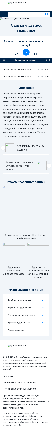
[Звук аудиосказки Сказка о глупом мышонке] (35, 54)
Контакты (8, 376)
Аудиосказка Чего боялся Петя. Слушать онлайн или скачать (26, 237)
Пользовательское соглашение (19, 382)
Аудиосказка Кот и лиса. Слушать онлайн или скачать (19, 166)
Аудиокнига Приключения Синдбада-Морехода (13, 270)
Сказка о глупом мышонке (17, 70)
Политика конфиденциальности (19, 388)
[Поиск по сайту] (47, 14)
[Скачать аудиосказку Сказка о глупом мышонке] (16, 54)
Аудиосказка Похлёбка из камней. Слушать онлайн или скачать (38, 272)
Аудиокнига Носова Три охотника (30, 148)
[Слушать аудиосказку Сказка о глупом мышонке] (26, 52)
